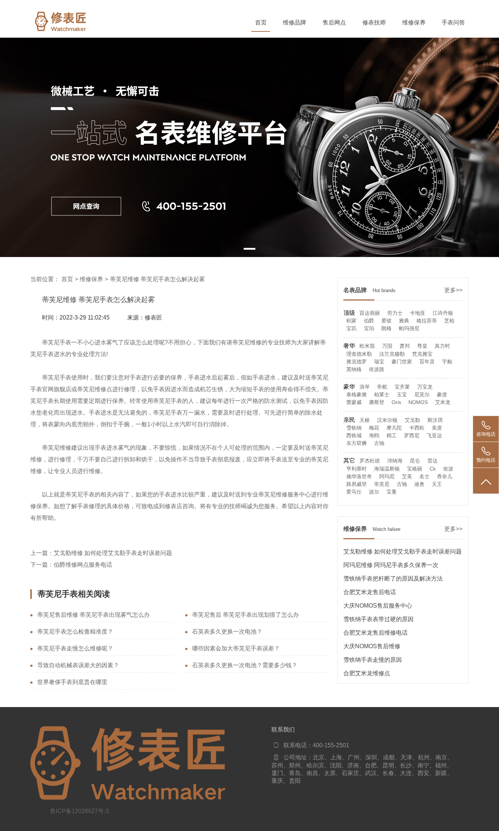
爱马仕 (354, 492)
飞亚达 (434, 435)
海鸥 (374, 435)
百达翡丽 (369, 313)
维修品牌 (294, 22)
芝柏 (449, 321)
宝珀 (369, 328)
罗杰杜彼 (369, 461)
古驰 (379, 443)
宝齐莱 (402, 387)
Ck (433, 469)
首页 (261, 22)
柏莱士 (381, 394)
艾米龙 (442, 402)
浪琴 (364, 387)
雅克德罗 (356, 361)
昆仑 (415, 461)
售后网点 (334, 22)
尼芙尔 (422, 394)
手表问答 (453, 22)
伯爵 (369, 321)
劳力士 (395, 313)
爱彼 (386, 321)
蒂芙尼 (381, 484)
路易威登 (356, 484)
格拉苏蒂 (426, 321)
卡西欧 (416, 428)
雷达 (432, 461)
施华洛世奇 (359, 476)
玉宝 (402, 394)
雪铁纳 (354, 428)
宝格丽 (414, 469)
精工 (391, 435)
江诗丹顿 (443, 313)
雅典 (404, 321)
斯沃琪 (435, 420)
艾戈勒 (412, 420)
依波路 (376, 369)
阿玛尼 (387, 476)
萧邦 (405, 346)
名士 (424, 476)
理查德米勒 (359, 354)
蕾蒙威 (354, 402)
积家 (351, 321)
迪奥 (419, 484)
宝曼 (391, 492)
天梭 (364, 420)
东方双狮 (356, 443)
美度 (437, 428)
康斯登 (376, 402)
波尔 (374, 492)
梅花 (374, 428)
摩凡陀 (394, 428)
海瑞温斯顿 (387, 469)
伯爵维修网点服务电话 (83, 565)
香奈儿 (444, 476)
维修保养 (414, 22)
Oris (396, 402)
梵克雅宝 (422, 354)
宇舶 (447, 361)
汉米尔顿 (387, 420)
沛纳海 (395, 461)
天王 (437, 484)
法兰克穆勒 (392, 354)
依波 (448, 469)
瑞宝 (379, 361)
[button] (249, 249)
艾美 (407, 476)
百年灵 (427, 361)
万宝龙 (425, 387)
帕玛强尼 (409, 328)
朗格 (386, 328)
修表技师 (374, 22)
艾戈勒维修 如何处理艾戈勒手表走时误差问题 (113, 553)
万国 (387, 346)
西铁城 (354, 435)
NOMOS (418, 402)
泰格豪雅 (356, 394)
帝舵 (382, 387)
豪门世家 (402, 361)
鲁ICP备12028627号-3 (79, 811)
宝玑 (351, 328)
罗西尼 (411, 435)
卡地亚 (417, 313)
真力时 (442, 346)
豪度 (442, 394)
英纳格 (354, 369)
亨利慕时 (356, 469)
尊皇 (422, 346)
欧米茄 (367, 346)
